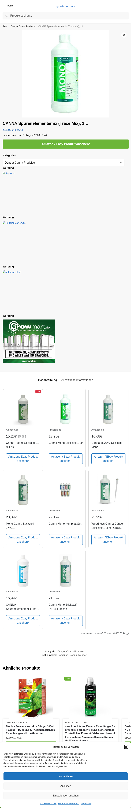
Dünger (82, 655)
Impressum (86, 803)
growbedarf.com (66, 6)
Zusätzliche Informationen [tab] (77, 380)
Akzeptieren (66, 776)
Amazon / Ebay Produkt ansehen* (66, 144)
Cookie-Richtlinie (48, 803)
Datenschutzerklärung (68, 803)
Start (5, 26)
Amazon (63, 655)
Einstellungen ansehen (66, 795)
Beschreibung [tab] (47, 380)
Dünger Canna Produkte (23, 26)
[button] (126, 747)
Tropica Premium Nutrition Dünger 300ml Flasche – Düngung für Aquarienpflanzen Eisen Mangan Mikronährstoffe (30, 730)
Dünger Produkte (16, 723)
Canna (73, 655)
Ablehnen (65, 785)
